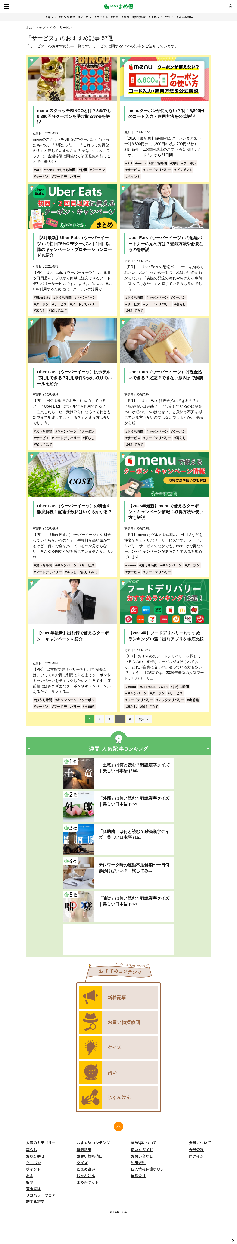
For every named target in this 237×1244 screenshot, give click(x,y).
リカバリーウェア (162, 17)
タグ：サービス (61, 27)
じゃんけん (86, 1175)
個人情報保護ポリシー (149, 1169)
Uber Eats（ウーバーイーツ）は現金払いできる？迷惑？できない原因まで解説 (165, 375)
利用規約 (138, 1162)
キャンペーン (86, 297)
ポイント (102, 17)
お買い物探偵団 (90, 1156)
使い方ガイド (142, 1149)
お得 (84, 170)
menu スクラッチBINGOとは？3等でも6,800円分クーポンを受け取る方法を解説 (74, 116)
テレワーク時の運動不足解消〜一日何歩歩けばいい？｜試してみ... (134, 868)
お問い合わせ (142, 1156)
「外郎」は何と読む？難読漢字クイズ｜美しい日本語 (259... (134, 801)
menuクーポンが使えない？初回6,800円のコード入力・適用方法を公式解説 (166, 113)
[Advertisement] (118, 939)
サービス (42, 176)
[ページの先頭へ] (118, 1126)
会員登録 (196, 1149)
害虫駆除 (140, 17)
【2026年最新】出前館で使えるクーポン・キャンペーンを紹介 (73, 636)
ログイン (196, 1156)
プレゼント (184, 170)
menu (50, 170)
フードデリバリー (67, 176)
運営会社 (138, 1175)
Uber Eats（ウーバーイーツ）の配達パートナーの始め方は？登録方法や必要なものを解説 (165, 243)
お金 (116, 17)
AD (38, 170)
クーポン (86, 17)
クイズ (82, 1162)
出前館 (89, 706)
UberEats (43, 297)
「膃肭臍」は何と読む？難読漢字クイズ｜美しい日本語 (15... (134, 834)
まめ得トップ (35, 27)
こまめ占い (86, 1169)
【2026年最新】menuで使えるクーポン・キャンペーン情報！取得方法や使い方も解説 (165, 512)
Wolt (164, 687)
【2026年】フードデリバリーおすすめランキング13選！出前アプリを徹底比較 (166, 636)
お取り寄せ (68, 17)
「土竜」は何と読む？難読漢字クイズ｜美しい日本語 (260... (134, 768)
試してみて (59, 310)
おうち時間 (67, 170)
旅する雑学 (185, 17)
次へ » (143, 719)
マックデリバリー (171, 700)
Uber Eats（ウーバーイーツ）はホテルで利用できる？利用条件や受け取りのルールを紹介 (74, 378)
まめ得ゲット (88, 1182)
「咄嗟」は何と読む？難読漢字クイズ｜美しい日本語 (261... (134, 901)
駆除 (126, 17)
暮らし (51, 17)
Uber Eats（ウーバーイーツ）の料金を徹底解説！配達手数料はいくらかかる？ (74, 509)
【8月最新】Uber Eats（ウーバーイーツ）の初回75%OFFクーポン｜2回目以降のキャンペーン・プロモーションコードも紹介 (74, 246)
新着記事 (84, 1149)
